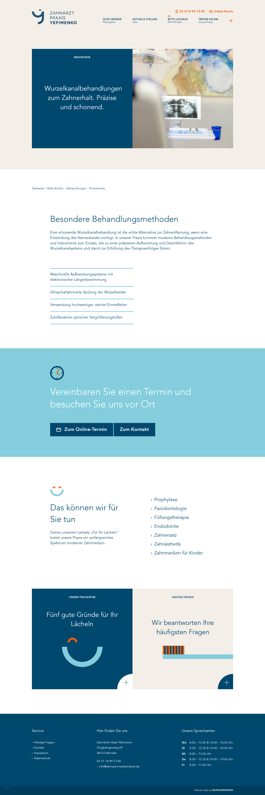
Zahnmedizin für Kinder (178, 553)
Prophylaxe (165, 500)
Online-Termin (223, 11)
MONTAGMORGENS (222, 790)
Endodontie (166, 526)
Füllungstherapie (171, 517)
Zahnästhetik (167, 544)
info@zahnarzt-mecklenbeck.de (119, 766)
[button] (6, 788)
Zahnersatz (165, 535)
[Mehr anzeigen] (231, 21)
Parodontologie (170, 508)
